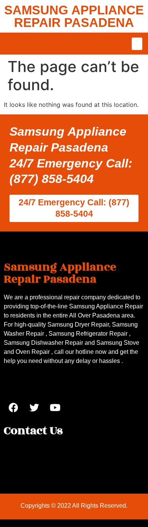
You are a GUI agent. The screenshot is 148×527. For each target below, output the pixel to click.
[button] (137, 44)
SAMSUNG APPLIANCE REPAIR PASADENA (74, 16)
